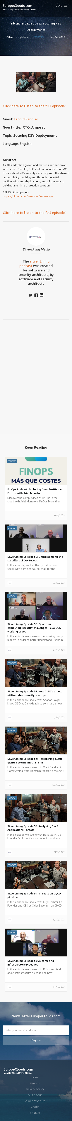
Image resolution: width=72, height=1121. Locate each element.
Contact (35, 1113)
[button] (61, 6)
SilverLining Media (36, 249)
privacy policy (35, 1089)
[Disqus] (36, 375)
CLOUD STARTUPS (35, 1101)
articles (35, 1083)
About (35, 1107)
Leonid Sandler (26, 119)
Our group (35, 1095)
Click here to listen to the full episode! (34, 106)
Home (35, 1077)
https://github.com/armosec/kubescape (28, 196)
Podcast (39, 37)
